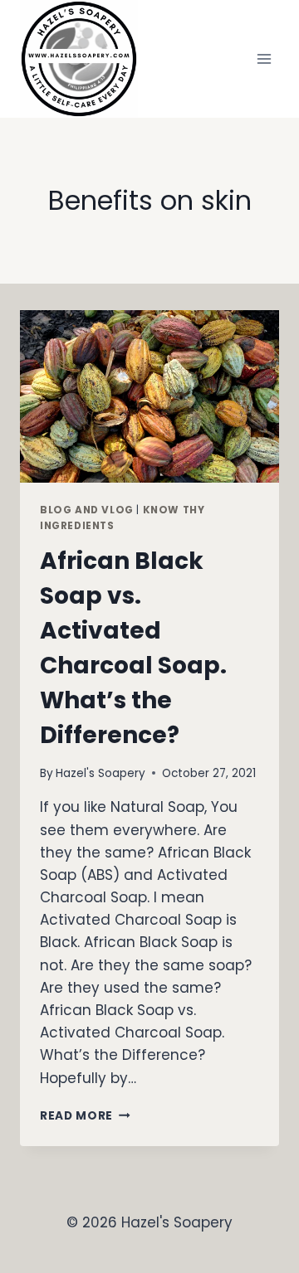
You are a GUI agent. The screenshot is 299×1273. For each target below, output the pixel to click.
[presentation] (149, 396)
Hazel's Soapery (100, 773)
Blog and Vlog (87, 510)
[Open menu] (263, 58)
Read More (85, 1116)
